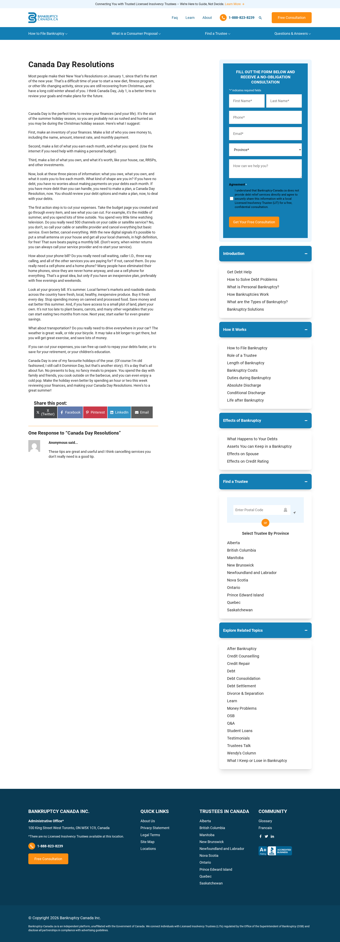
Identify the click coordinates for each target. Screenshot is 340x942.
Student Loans (239, 730)
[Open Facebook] (260, 836)
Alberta (233, 542)
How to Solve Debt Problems (252, 279)
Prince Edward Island (245, 595)
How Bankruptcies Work (248, 294)
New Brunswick (240, 565)
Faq (175, 18)
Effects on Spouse (243, 453)
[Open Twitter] (266, 836)
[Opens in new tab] (275, 851)
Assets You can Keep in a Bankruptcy (259, 446)
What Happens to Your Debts (252, 439)
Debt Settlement (241, 686)
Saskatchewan (240, 610)
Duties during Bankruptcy (249, 377)
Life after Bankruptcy (245, 400)
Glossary (265, 821)
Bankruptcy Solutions (245, 309)
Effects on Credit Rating (248, 461)
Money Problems (242, 708)
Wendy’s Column (241, 753)
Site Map (147, 842)
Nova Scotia (237, 580)
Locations (148, 849)
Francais (265, 828)
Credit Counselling (243, 656)
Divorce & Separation (245, 693)
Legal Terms (150, 835)
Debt (231, 671)
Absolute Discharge (244, 385)
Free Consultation (292, 18)
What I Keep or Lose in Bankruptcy (257, 760)
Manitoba (235, 557)
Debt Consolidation (243, 678)
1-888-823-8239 (50, 846)
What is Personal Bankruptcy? (253, 287)
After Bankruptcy (241, 648)
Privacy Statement (154, 828)
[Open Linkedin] (272, 836)
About (207, 18)
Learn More (233, 4)
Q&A (231, 723)
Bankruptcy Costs (242, 370)
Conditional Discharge (246, 392)
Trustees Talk (239, 745)
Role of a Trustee (242, 355)
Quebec (233, 602)
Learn (190, 18)
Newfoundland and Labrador (252, 572)
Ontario (233, 587)
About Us (147, 821)
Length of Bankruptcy (245, 363)
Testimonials (238, 738)
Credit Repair (238, 663)
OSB (231, 715)
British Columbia (241, 550)
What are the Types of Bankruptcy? (257, 301)
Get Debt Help (239, 272)
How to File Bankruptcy (247, 348)
